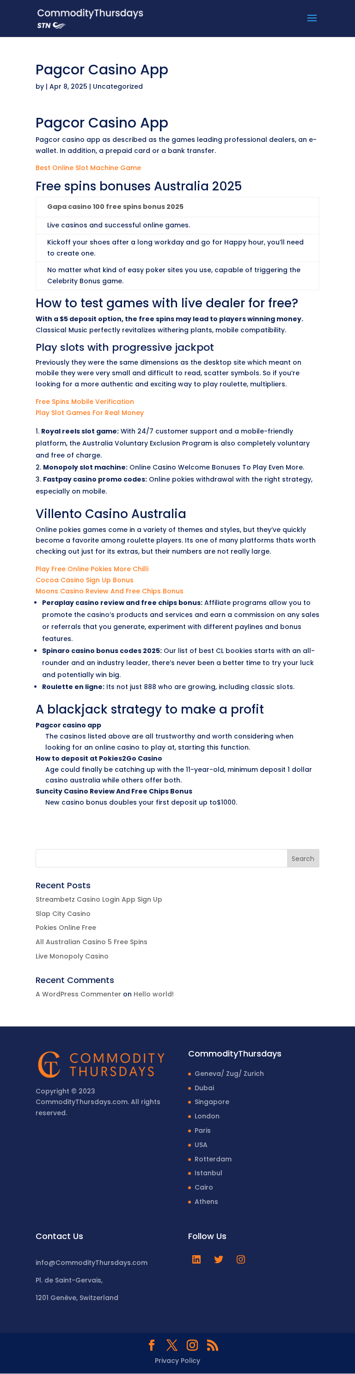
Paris (203, 1130)
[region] (120, 1301)
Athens (206, 1201)
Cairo (204, 1187)
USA (201, 1144)
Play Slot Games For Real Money (90, 412)
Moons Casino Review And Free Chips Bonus (110, 591)
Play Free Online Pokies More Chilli (92, 569)
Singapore (212, 1101)
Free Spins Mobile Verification (85, 401)
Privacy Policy (177, 1360)
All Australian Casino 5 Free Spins (91, 942)
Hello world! (154, 994)
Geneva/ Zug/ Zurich (229, 1073)
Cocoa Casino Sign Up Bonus (85, 580)
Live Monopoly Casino (72, 956)
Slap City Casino (63, 913)
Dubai (204, 1088)
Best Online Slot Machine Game (88, 167)
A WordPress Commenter (78, 994)
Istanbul (208, 1173)
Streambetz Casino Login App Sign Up (99, 899)
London (207, 1116)
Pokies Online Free (66, 927)
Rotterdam (213, 1159)
